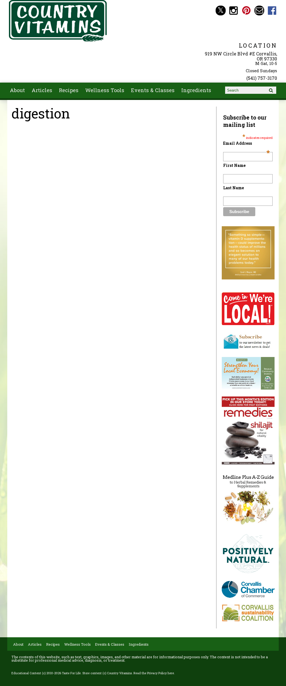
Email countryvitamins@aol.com (259, 10)
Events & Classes (153, 90)
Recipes (68, 90)
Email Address (246, 143)
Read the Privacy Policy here (154, 673)
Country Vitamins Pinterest (246, 10)
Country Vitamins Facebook (272, 10)
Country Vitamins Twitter (220, 10)
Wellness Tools (104, 90)
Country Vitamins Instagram (234, 10)
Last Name (233, 187)
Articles (42, 90)
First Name (234, 165)
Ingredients (196, 90)
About (17, 90)
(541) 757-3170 (261, 78)
